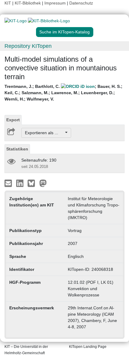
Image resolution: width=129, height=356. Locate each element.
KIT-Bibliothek (28, 3)
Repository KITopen (28, 46)
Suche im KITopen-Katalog (64, 31)
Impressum (55, 3)
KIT (7, 3)
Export (13, 119)
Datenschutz (81, 3)
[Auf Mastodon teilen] (43, 183)
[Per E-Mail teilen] (8, 183)
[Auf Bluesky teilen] (33, 183)
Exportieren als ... (44, 132)
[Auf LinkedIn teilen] (20, 183)
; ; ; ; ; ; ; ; (63, 92)
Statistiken (17, 149)
